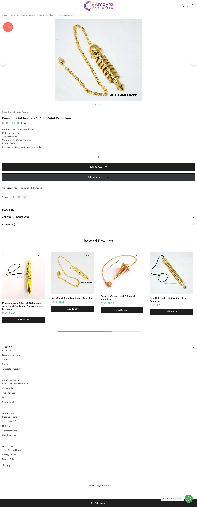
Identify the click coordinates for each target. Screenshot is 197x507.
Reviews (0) (8, 224)
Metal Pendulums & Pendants (23, 15)
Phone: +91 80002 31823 (15, 383)
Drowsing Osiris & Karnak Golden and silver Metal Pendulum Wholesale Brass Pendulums (22, 306)
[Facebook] (3, 466)
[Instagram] (8, 466)
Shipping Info (8, 402)
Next (194, 62)
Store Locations (9, 416)
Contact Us (7, 388)
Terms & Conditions (11, 450)
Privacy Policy (9, 454)
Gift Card (6, 426)
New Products (9, 435)
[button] (23, 320)
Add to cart (96, 167)
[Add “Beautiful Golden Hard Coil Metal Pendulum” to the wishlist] (136, 262)
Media (5, 364)
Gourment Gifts (9, 430)
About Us (6, 350)
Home (4, 15)
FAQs (4, 397)
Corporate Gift (9, 421)
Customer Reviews (11, 355)
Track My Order (9, 392)
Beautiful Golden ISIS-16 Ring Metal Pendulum (168, 299)
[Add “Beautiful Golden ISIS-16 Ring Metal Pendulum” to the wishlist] (186, 262)
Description (9, 209)
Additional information (16, 217)
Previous (3, 62)
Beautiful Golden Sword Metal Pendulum (72, 298)
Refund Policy (9, 459)
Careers (6, 359)
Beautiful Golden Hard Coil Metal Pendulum (118, 298)
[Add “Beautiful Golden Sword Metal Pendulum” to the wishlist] (87, 262)
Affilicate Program (11, 368)
